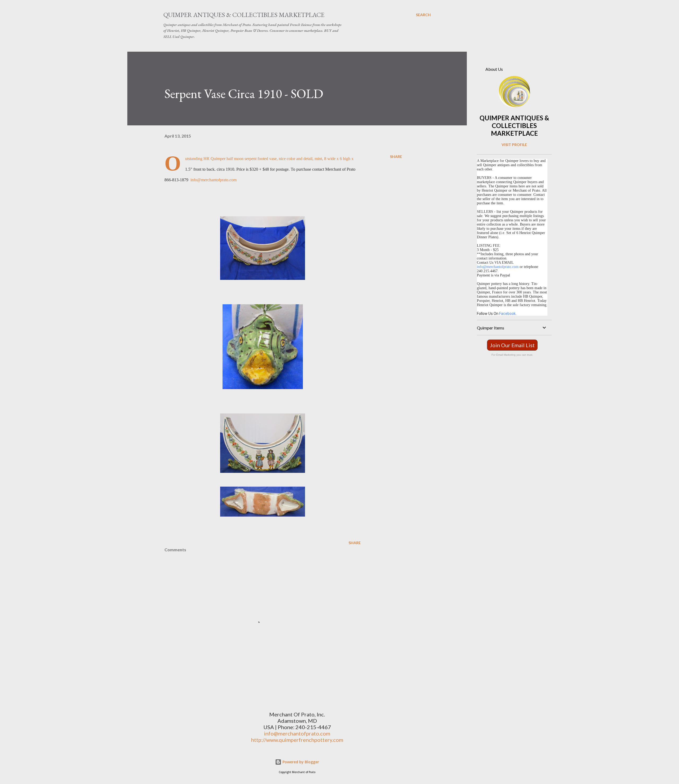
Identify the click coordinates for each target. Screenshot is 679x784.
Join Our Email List (512, 345)
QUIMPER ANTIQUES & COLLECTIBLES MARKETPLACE (514, 125)
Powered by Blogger (300, 761)
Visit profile (514, 144)
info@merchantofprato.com (213, 180)
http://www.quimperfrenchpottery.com (297, 740)
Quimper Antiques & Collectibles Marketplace (243, 15)
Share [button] (396, 156)
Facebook (507, 313)
